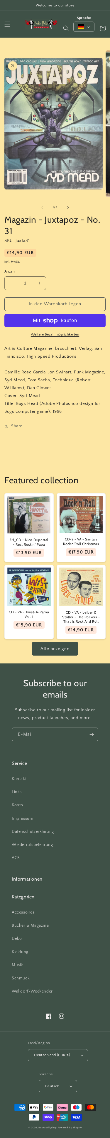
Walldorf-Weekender (32, 991)
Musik (17, 965)
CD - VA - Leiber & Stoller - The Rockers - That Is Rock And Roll (81, 617)
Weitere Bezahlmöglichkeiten (55, 334)
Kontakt (19, 779)
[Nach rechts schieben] (68, 207)
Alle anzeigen (55, 648)
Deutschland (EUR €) (52, 1055)
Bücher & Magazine (30, 925)
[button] (7, 24)
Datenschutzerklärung (33, 831)
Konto (17, 805)
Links (17, 792)
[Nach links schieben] (42, 207)
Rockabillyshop (47, 1127)
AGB (16, 858)
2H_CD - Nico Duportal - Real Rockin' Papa (28, 542)
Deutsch (52, 1086)
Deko (17, 938)
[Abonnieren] (91, 734)
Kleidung (20, 952)
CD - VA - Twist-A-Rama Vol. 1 (29, 614)
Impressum (22, 818)
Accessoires (23, 912)
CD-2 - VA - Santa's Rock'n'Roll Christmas (81, 541)
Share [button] (16, 426)
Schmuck (21, 978)
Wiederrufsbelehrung (32, 844)
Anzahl (10, 271)
